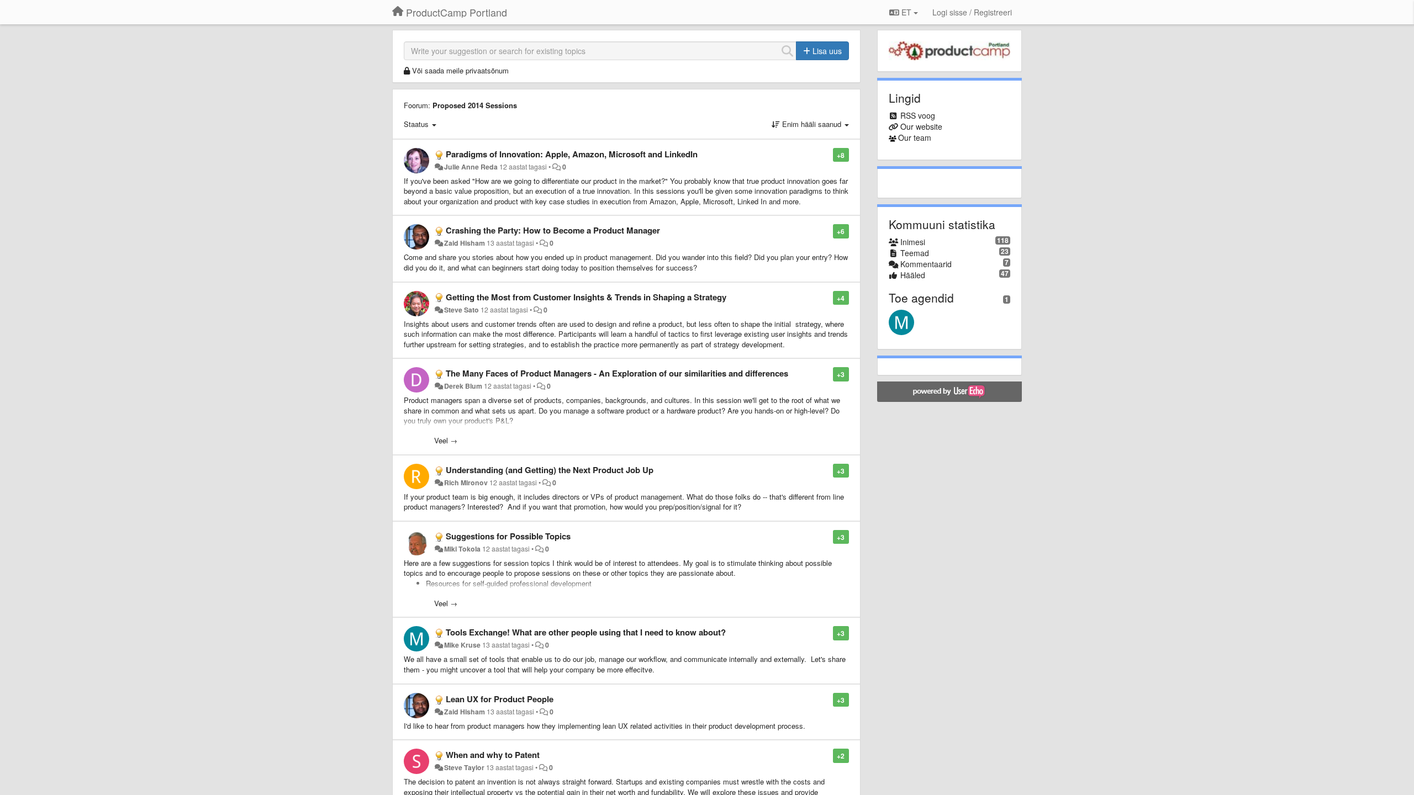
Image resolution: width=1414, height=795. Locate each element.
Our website (921, 126)
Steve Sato (461, 310)
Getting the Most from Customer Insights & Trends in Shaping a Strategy (586, 297)
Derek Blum (463, 386)
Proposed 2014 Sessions (474, 105)
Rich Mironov (466, 482)
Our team (914, 137)
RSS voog (917, 115)
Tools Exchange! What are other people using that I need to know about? (586, 632)
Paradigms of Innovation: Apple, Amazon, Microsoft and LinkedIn (572, 154)
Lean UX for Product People (499, 699)
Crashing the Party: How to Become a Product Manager (553, 230)
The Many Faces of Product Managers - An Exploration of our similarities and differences (617, 373)
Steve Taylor (464, 767)
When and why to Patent (493, 755)
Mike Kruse (462, 645)
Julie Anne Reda (471, 167)
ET (906, 12)
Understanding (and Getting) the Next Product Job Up (549, 470)
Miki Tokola (462, 549)
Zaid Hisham (464, 243)
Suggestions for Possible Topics (508, 536)
